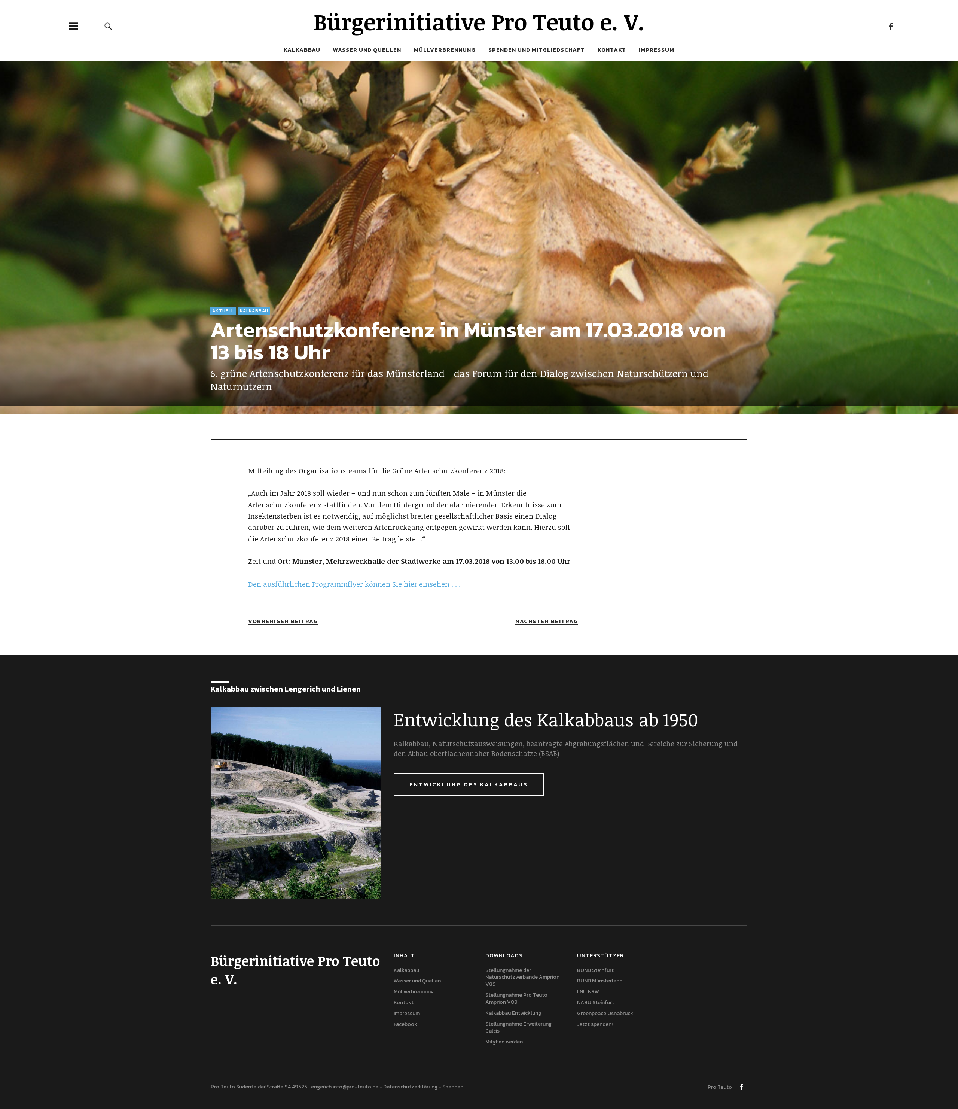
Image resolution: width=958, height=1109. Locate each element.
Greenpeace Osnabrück (605, 1013)
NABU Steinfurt (595, 1002)
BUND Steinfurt (595, 970)
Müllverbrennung (445, 49)
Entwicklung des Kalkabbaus (468, 784)
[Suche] (108, 26)
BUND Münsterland (599, 981)
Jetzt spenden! (595, 1024)
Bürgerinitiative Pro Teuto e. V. (479, 21)
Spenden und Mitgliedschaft (536, 49)
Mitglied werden (504, 1042)
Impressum (656, 49)
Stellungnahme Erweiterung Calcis (518, 1027)
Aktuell (223, 310)
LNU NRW (588, 992)
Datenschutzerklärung (410, 1087)
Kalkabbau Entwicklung (513, 1013)
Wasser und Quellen (367, 49)
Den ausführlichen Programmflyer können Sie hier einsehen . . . (354, 584)
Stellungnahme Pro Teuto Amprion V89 (516, 998)
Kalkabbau (302, 49)
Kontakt (612, 49)
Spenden (452, 1087)
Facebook (890, 26)
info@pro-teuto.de (355, 1087)
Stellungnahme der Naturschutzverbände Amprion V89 (522, 977)
